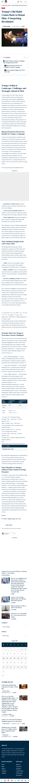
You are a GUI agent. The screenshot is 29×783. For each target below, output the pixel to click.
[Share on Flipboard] (8, 780)
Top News (14, 609)
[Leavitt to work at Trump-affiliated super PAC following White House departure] (6, 599)
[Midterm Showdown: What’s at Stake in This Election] (6, 608)
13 (14, 658)
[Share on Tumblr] (22, 780)
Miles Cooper (6, 691)
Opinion (13, 602)
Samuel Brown (6, 26)
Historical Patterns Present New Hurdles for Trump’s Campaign (13, 66)
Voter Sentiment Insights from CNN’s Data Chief (14, 71)
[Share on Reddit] (25, 780)
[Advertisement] (14, 186)
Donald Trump (11, 518)
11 (7, 658)
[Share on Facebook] (1, 780)
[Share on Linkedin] (18, 780)
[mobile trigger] (3, 1)
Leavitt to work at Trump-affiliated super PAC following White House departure (18, 599)
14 (18, 658)
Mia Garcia (5, 735)
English (6, 533)
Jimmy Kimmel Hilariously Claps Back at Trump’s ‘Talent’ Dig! (10, 686)
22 (21, 662)
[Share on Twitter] (5, 780)
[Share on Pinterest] (12, 780)
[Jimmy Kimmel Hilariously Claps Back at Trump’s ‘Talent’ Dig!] (23, 686)
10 (3, 658)
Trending (14, 619)
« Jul (2, 675)
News (3, 8)
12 (10, 658)
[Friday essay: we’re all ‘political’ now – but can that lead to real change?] (6, 616)
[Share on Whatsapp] (15, 780)
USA (20, 518)
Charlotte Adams (7, 714)
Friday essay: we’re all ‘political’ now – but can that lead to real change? (19, 615)
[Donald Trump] (6, 1)
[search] (18, 1)
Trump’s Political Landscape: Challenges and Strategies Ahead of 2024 (14, 61)
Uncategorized (6, 575)
